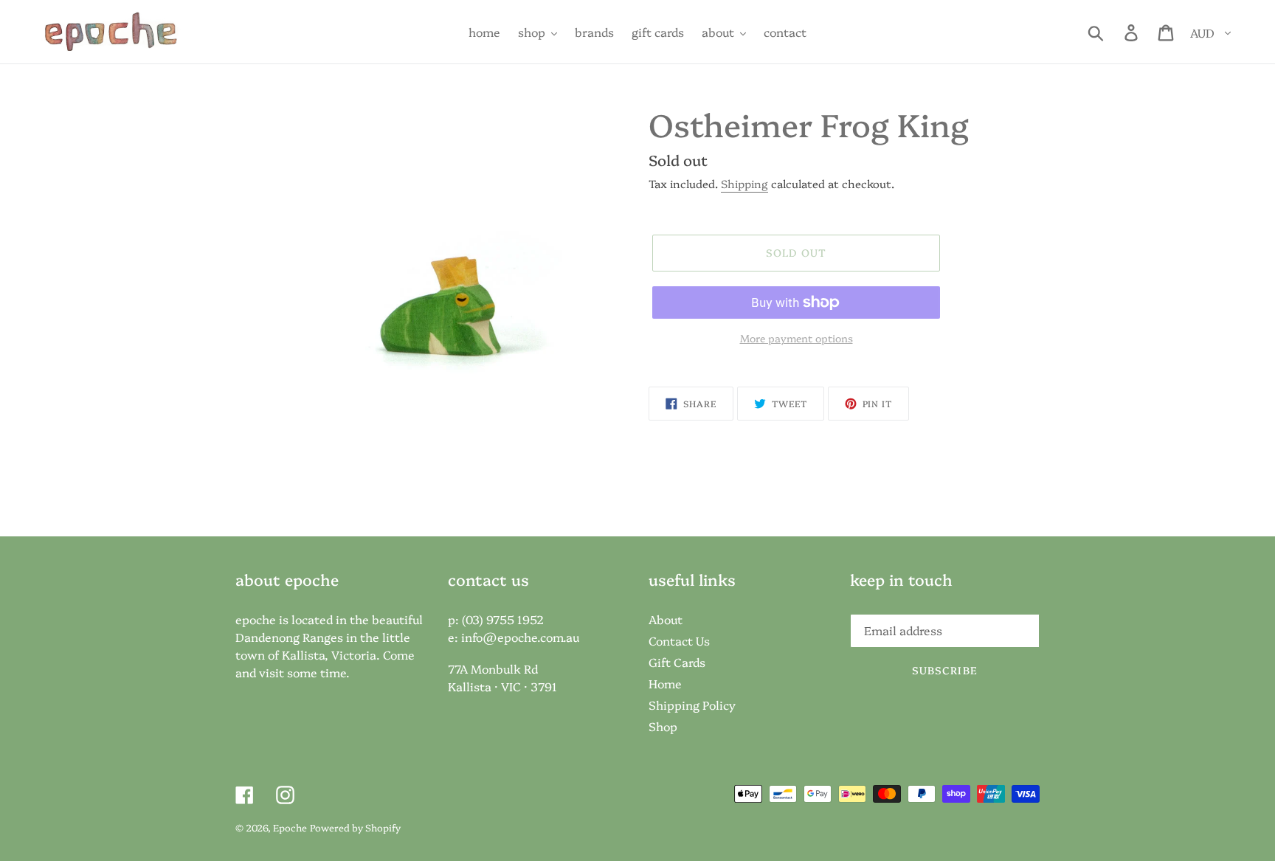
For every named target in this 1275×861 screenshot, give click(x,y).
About (666, 619)
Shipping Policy (692, 704)
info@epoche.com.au (520, 637)
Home (665, 683)
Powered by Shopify (355, 827)
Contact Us (679, 640)
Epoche (290, 827)
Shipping (744, 183)
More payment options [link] (796, 338)
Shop (663, 726)
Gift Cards (677, 662)
